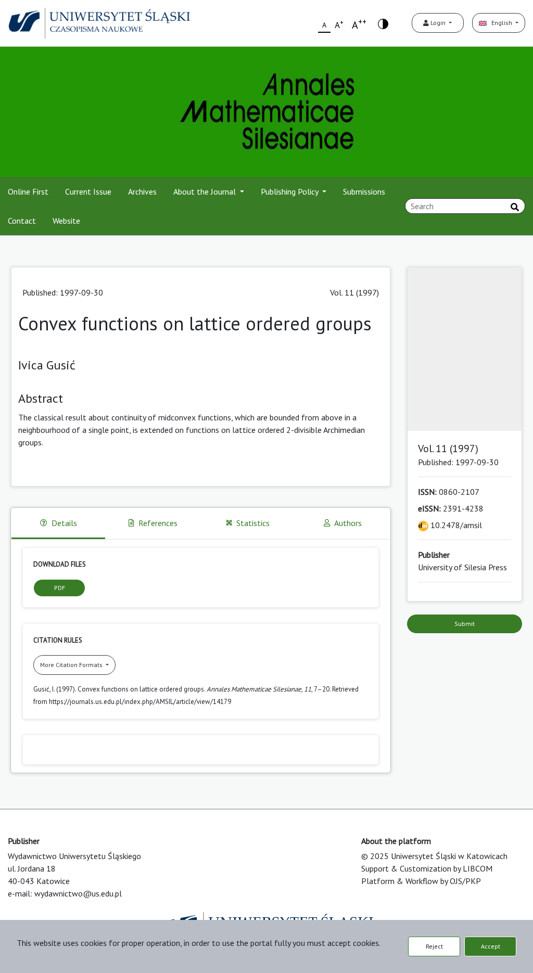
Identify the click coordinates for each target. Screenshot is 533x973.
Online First (28, 191)
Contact (22, 220)
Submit (464, 624)
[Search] (515, 207)
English (500, 23)
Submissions (364, 191)
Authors (348, 523)
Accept (490, 946)
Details (64, 523)
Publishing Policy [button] (290, 191)
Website (66, 220)
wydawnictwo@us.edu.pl (78, 893)
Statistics (253, 523)
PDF (59, 588)
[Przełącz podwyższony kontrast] (383, 23)
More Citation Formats (72, 665)
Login (438, 23)
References (157, 523)
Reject (434, 946)
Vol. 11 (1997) (354, 292)
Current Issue (88, 191)
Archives (142, 191)
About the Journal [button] (205, 191)
